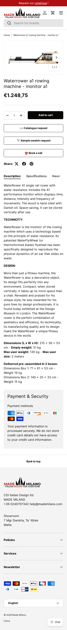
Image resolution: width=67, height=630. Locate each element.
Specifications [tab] (36, 176)
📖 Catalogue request (33, 128)
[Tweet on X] (16, 163)
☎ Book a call (33, 152)
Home (7, 35)
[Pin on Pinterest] (31, 163)
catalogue (41, 3)
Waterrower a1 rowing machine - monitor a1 (35, 35)
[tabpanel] (33, 283)
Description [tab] (12, 176)
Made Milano (19, 614)
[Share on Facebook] (24, 163)
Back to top (33, 461)
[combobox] (33, 23)
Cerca (7, 620)
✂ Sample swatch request (33, 140)
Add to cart (46, 115)
